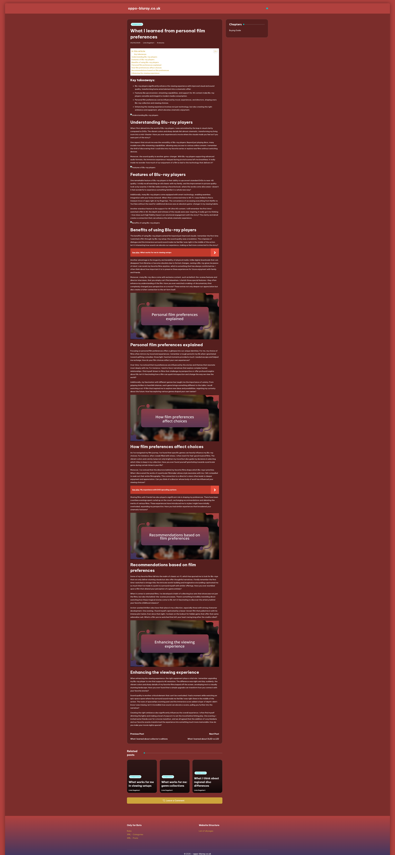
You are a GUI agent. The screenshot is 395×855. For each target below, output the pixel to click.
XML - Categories (135, 834)
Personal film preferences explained (146, 65)
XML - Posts (132, 838)
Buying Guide (235, 30)
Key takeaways (140, 54)
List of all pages (206, 831)
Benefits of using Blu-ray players (145, 62)
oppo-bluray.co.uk (144, 8)
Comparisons (137, 24)
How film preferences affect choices (146, 68)
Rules (129, 831)
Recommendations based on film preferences (150, 70)
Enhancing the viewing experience (145, 73)
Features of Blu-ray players (142, 60)
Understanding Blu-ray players (144, 57)
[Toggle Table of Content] (214, 51)
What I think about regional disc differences (206, 782)
